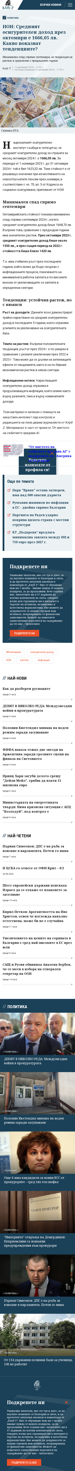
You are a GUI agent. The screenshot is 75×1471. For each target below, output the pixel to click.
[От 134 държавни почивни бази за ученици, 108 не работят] (37, 1335)
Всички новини (50, 4)
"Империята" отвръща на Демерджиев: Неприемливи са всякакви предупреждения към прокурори (34, 1241)
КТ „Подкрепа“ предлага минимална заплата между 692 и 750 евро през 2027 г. (40, 537)
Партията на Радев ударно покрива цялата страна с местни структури (40, 520)
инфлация (44, 660)
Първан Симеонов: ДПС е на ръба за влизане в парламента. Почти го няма (34, 1302)
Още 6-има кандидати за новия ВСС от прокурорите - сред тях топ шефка (34, 1180)
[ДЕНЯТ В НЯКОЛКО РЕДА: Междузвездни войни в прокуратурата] (37, 1034)
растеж (24, 660)
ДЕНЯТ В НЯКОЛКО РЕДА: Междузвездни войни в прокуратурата (35, 1061)
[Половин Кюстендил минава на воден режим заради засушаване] (37, 1093)
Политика (13, 18)
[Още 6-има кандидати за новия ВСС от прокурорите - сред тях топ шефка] (37, 1153)
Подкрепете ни (24, 633)
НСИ (8, 660)
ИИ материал (13, 652)
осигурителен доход (42, 652)
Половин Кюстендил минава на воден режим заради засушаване (34, 1120)
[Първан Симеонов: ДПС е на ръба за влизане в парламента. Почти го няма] (37, 1276)
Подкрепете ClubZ (24, 1462)
